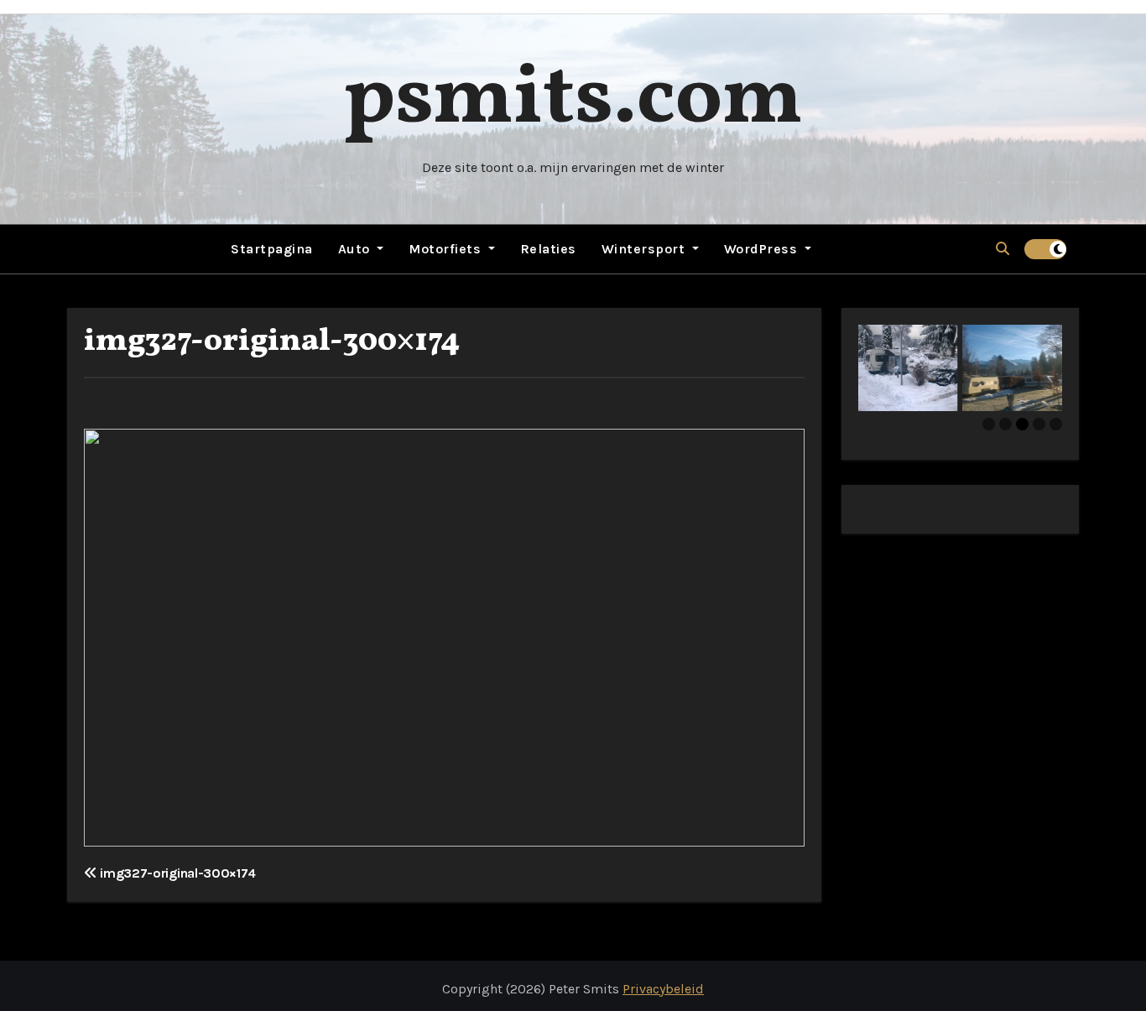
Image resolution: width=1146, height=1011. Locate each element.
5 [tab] (1056, 424)
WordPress (762, 249)
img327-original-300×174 (272, 342)
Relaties (548, 249)
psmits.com (573, 100)
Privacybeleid (663, 989)
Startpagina (272, 249)
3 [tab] (1022, 424)
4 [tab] (1039, 424)
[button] (1002, 248)
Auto (356, 249)
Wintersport (645, 249)
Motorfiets (447, 249)
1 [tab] (988, 424)
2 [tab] (1005, 424)
